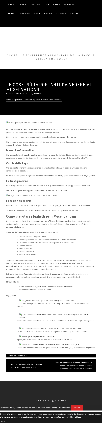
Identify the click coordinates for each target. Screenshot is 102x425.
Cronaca (61, 13)
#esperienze (22, 355)
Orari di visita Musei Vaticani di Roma (35, 289)
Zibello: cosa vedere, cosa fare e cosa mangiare (58, 344)
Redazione (38, 93)
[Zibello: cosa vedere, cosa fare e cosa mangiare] (28, 344)
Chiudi (2, 421)
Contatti (75, 13)
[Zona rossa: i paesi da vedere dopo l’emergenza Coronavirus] (32, 314)
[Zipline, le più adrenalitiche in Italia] (23, 336)
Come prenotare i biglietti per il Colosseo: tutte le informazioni (46, 286)
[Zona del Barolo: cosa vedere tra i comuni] (32, 328)
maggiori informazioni (61, 407)
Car (47, 4)
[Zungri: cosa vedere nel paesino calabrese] (28, 300)
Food (37, 13)
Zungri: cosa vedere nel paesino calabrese (56, 300)
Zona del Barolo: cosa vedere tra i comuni (63, 328)
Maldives (25, 13)
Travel (12, 13)
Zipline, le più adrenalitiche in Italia (41, 336)
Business (69, 4)
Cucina (48, 13)
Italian (22, 4)
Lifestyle (35, 4)
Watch (56, 4)
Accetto (77, 407)
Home (11, 4)
